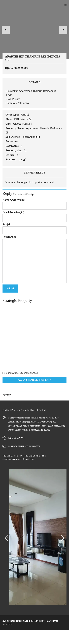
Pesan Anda (9, 236)
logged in (26, 182)
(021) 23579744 (16, 438)
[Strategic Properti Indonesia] (2, 5)
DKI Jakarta (21, 119)
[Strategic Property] (34, 337)
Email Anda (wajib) (13, 212)
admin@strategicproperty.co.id (22, 373)
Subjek (7, 224)
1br (20, 159)
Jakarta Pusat (21, 123)
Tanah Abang (30, 137)
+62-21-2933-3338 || (35, 456)
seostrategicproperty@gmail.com (24, 446)
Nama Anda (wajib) (13, 200)
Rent (23, 114)
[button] (6, 538)
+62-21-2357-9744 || (13, 456)
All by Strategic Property (34, 380)
